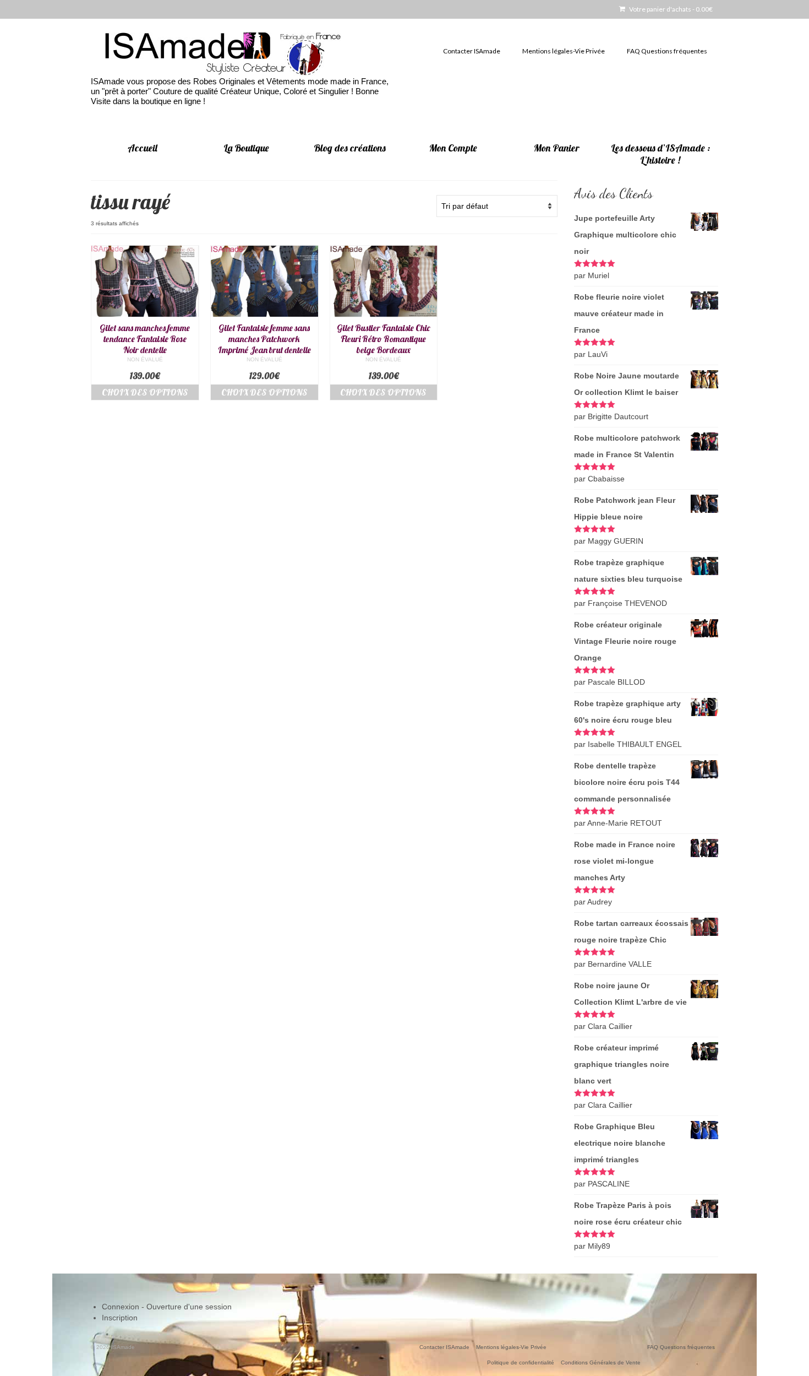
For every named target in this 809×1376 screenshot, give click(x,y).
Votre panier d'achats (670, 9)
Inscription (120, 1317)
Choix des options (145, 392)
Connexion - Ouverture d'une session (167, 1306)
